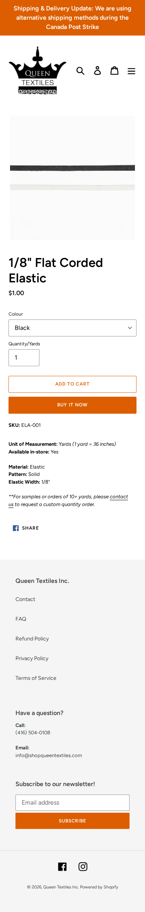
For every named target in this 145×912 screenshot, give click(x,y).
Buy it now (72, 405)
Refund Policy (32, 638)
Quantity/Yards (24, 343)
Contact (25, 599)
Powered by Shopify (99, 887)
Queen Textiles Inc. (61, 887)
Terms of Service (35, 678)
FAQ (20, 619)
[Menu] (131, 70)
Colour (16, 314)
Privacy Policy (31, 658)
